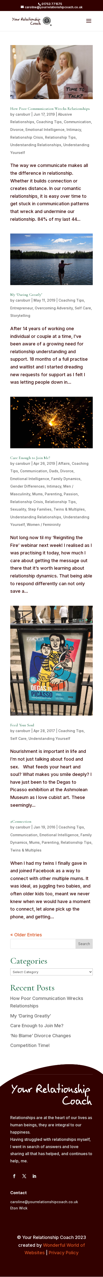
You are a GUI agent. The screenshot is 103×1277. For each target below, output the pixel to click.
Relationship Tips (60, 137)
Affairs (64, 463)
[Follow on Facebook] (14, 1176)
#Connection (20, 821)
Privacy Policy (63, 1252)
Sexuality (18, 509)
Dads (53, 471)
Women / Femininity (44, 524)
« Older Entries (26, 934)
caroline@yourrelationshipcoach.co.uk (44, 1202)
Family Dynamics (65, 479)
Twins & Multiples (69, 509)
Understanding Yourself (49, 738)
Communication (77, 122)
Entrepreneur (21, 308)
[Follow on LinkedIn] (34, 1176)
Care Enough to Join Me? (30, 457)
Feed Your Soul (22, 725)
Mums (37, 494)
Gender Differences (27, 486)
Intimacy (73, 129)
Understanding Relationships (35, 145)
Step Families (40, 509)
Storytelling (20, 315)
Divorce (17, 129)
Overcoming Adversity (54, 308)
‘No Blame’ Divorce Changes (40, 1035)
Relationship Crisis (26, 137)
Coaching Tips (49, 122)
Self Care (83, 308)
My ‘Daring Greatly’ (26, 294)
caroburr (23, 114)
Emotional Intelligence (45, 129)
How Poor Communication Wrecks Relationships (50, 108)
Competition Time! (30, 1045)
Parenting (53, 494)
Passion (71, 494)
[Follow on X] (24, 1176)
